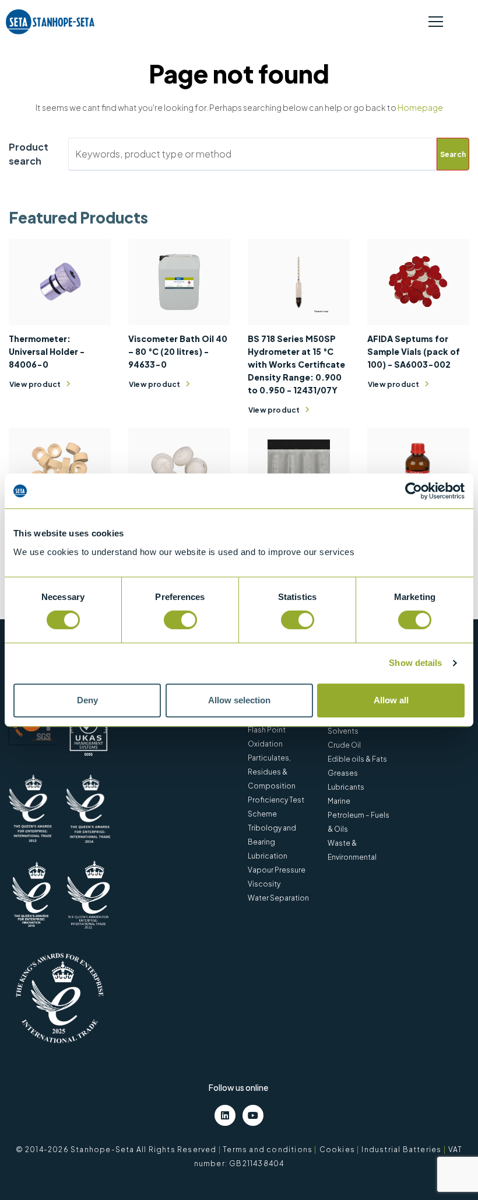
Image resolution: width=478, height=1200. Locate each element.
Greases (343, 773)
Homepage (420, 107)
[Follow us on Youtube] (252, 1115)
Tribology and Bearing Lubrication (272, 842)
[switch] (180, 620)
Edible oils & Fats (357, 759)
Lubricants (346, 787)
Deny (87, 700)
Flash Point (267, 729)
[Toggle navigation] (435, 22)
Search (453, 154)
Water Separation (278, 898)
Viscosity (264, 884)
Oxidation (265, 743)
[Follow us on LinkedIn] (225, 1115)
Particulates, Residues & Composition (272, 772)
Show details (415, 663)
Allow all (391, 700)
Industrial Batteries (401, 1149)
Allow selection (239, 700)
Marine (339, 801)
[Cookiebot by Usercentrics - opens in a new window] (414, 491)
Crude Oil (344, 745)
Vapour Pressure (276, 870)
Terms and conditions (267, 1149)
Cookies (337, 1149)
